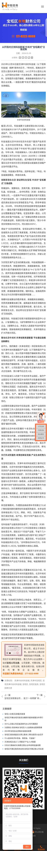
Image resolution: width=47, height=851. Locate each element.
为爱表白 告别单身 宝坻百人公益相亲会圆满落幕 (23, 727)
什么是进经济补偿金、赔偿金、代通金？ (20, 738)
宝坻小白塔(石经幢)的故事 (15, 714)
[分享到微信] (29, 57)
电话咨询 (41, 849)
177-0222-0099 (25, 36)
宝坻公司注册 (13, 663)
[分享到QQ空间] (23, 57)
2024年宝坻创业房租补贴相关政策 (18, 731)
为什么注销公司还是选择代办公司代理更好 (21, 724)
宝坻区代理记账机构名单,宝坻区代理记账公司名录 (24, 749)
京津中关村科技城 (21, 680)
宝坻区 (25, 684)
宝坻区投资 (33, 684)
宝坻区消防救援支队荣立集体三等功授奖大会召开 (24, 735)
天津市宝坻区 (36, 680)
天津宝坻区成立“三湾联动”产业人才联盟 (20, 742)
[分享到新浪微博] (20, 57)
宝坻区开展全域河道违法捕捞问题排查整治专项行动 (24, 719)
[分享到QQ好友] (26, 57)
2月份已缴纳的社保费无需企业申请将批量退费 (23, 745)
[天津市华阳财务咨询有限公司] (11, 6)
